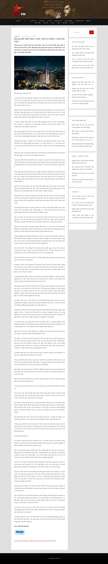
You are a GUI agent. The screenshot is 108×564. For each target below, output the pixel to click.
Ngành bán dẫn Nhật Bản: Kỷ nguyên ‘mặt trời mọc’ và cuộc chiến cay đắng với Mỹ (83, 83)
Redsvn (18, 21)
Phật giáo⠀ (37, 22)
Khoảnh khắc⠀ (79, 21)
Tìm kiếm (64, 22)
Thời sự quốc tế (78, 78)
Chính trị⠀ (33, 21)
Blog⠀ (53, 22)
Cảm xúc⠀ (46, 22)
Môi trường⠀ (69, 21)
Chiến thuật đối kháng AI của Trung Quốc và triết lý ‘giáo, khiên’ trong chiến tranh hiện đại (83, 216)
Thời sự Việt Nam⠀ (27, 36)
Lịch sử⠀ (49, 21)
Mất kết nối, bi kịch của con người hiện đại (83, 174)
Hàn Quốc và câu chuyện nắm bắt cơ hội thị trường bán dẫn (83, 102)
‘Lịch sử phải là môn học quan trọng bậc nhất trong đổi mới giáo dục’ (83, 60)
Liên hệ (71, 22)
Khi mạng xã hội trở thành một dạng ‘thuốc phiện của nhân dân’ (83, 168)
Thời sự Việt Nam (78, 42)
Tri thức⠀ (42, 21)
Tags (58, 22)
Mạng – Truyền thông (80, 156)
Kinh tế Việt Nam (23, 541)
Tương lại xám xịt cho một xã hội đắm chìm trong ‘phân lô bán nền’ (83, 66)
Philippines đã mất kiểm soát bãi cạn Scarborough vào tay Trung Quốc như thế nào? (83, 139)
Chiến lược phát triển (36, 541)
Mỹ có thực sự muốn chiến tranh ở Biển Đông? (83, 132)
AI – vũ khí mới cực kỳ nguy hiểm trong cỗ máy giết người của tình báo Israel (83, 204)
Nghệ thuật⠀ (59, 21)
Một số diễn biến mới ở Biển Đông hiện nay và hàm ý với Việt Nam (83, 145)
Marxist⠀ (89, 21)
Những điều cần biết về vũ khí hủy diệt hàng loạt (83, 210)
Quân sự (75, 192)
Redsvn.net (58, 558)
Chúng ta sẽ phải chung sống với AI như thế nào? (83, 181)
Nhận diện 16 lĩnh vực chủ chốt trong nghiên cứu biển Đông (83, 126)
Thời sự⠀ (25, 21)
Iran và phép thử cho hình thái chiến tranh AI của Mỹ (83, 197)
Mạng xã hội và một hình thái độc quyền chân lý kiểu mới (83, 162)
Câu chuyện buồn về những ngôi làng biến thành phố (83, 54)
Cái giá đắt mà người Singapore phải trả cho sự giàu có (83, 96)
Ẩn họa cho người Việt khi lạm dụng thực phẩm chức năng (83, 47)
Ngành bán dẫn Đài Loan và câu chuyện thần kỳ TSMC (83, 90)
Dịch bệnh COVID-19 (50, 541)
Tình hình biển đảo (79, 120)
